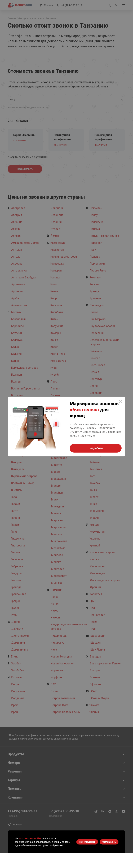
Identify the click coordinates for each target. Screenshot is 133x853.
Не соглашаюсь (87, 842)
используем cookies (30, 838)
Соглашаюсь (109, 842)
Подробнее (95, 448)
